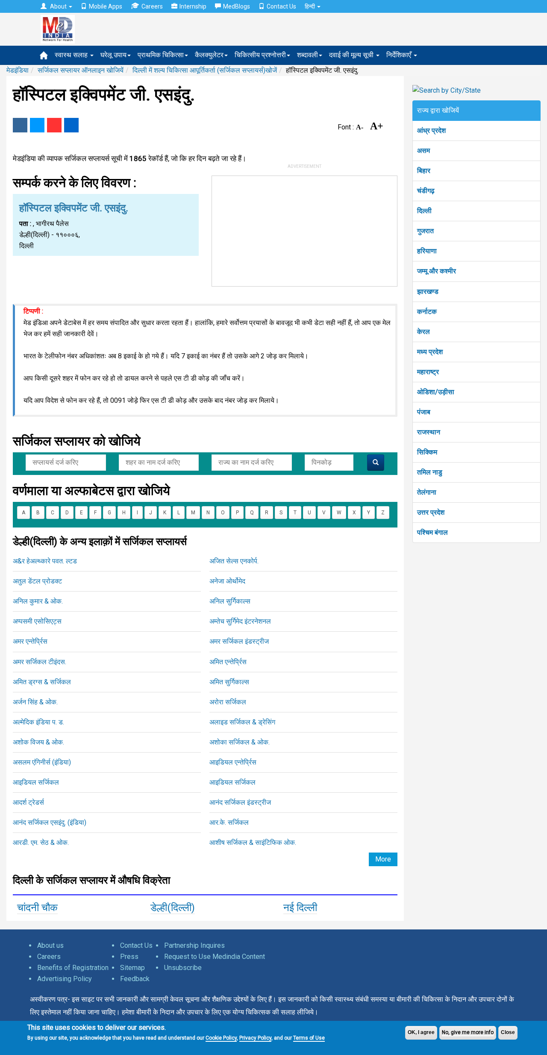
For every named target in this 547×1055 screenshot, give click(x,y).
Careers (152, 6)
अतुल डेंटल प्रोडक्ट (37, 581)
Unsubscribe (183, 968)
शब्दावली (307, 55)
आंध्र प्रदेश (431, 130)
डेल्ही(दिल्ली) (172, 908)
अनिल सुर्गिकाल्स (229, 601)
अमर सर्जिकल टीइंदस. (39, 662)
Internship (192, 6)
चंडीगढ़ (426, 191)
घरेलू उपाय (113, 55)
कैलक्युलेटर (209, 55)
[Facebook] (20, 125)
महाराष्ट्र (428, 372)
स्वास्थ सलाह (72, 55)
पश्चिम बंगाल (432, 532)
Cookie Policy (221, 1038)
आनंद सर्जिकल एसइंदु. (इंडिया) (49, 822)
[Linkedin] (71, 125)
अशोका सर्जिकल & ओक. (239, 742)
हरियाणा (427, 251)
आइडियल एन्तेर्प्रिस (232, 762)
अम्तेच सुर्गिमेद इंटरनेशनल (240, 621)
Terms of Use (309, 1038)
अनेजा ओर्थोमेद (227, 581)
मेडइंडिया (17, 70)
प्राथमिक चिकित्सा (161, 55)
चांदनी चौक (37, 908)
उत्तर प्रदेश (430, 512)
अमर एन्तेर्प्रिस (30, 641)
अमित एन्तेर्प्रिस (228, 662)
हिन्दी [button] (310, 6)
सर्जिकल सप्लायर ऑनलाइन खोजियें (81, 70)
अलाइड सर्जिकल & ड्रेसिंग (242, 722)
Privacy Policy (255, 1038)
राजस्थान (428, 432)
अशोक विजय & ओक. (38, 742)
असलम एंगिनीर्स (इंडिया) (42, 762)
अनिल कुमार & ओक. (38, 601)
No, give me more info (468, 1032)
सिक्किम (427, 452)
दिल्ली (424, 211)
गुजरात (425, 231)
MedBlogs (236, 6)
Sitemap (132, 968)
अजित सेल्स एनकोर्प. (234, 561)
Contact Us (281, 6)
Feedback (135, 979)
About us (50, 945)
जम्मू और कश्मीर (436, 271)
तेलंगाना (426, 492)
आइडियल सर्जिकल (36, 782)
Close (508, 1032)
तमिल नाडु (429, 472)
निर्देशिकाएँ (399, 55)
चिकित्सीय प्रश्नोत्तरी (260, 55)
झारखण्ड (427, 291)
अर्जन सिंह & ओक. (35, 702)
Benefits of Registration (73, 968)
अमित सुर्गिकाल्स (229, 682)
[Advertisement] (305, 229)
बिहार (423, 171)
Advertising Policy (64, 979)
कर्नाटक (427, 312)
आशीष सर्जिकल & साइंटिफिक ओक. (252, 842)
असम (423, 151)
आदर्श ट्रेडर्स (28, 802)
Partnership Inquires (194, 945)
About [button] (58, 6)
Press (129, 956)
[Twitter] (37, 125)
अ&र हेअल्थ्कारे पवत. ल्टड (45, 561)
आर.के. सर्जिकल (229, 822)
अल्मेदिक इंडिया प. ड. (38, 722)
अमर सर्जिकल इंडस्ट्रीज (239, 641)
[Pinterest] (54, 125)
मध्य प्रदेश (430, 352)
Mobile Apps (105, 6)
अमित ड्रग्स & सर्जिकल (42, 682)
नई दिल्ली (300, 908)
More (383, 859)
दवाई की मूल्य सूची (352, 55)
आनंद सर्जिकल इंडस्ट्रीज (240, 802)
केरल (423, 332)
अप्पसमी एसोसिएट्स (37, 621)
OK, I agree (421, 1032)
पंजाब (423, 412)
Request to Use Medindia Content (214, 956)
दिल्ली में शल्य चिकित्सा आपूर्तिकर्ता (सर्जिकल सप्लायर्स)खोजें (204, 70)
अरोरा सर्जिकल (227, 702)
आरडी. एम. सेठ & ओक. (41, 842)
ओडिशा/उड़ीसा (435, 392)
